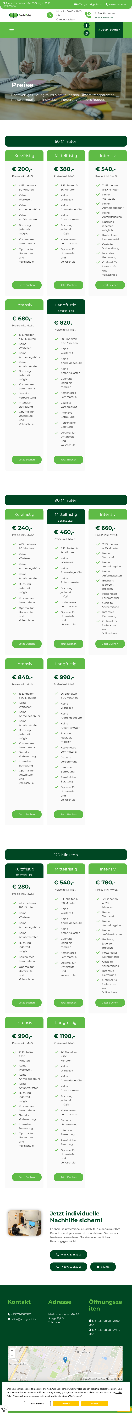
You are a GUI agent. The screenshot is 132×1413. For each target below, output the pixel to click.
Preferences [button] (75, 1396)
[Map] (65, 1363)
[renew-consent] (4, 1409)
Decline (66, 1404)
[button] (40, 29)
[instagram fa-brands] (87, 33)
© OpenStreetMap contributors (107, 1378)
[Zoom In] (12, 1350)
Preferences (37, 1404)
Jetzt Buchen (110, 29)
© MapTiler (87, 1378)
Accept (94, 1404)
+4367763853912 (104, 17)
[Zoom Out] (12, 1355)
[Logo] (22, 15)
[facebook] (87, 25)
